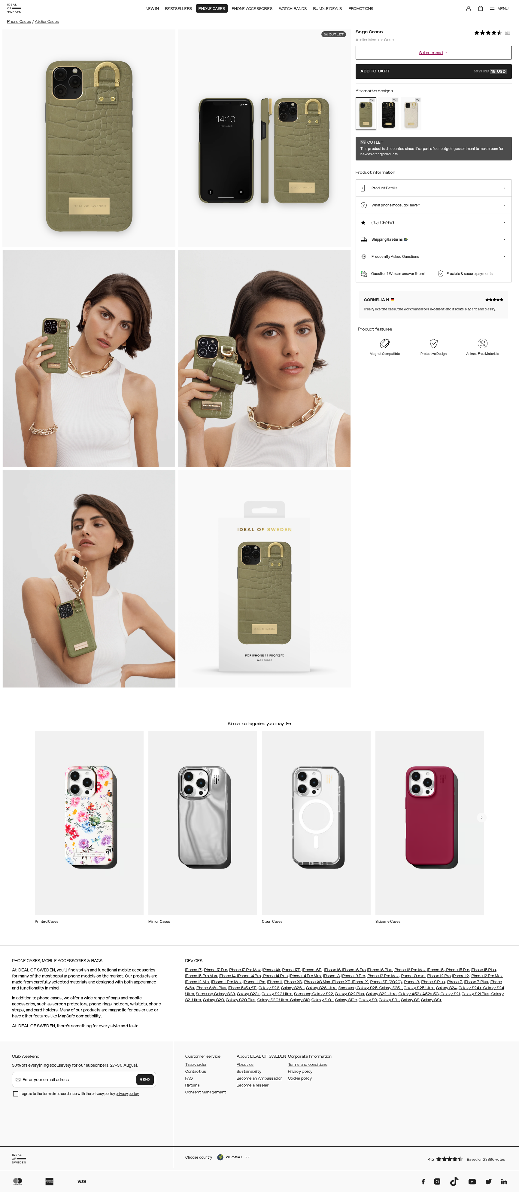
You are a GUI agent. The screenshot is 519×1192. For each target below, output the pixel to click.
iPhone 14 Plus (275, 976)
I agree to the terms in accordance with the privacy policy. (80, 1093)
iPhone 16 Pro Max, (410, 970)
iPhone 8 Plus (433, 982)
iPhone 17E (291, 970)
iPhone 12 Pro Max (486, 976)
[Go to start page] (14, 8)
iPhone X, (360, 982)
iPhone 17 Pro (215, 970)
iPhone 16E (311, 970)
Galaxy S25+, (390, 988)
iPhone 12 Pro (439, 976)
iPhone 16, (332, 970)
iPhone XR (341, 982)
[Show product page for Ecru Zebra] (411, 113)
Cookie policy (300, 1078)
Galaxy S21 (450, 994)
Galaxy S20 (213, 1000)
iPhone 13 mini (413, 976)
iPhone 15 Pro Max (201, 976)
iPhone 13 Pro (353, 976)
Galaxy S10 (299, 1000)
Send (145, 1079)
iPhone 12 (460, 976)
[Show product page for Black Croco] (388, 113)
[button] (468, 1159)
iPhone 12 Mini (197, 982)
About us (245, 1064)
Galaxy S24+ (470, 988)
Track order (195, 1064)
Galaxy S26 (269, 988)
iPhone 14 (227, 976)
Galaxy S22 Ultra (381, 994)
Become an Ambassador (259, 1078)
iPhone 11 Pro (255, 982)
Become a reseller (253, 1085)
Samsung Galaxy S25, (358, 988)
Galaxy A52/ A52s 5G (418, 994)
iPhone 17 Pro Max (245, 970)
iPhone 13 (331, 976)
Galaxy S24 (446, 988)
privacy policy (127, 1093)
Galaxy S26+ (292, 988)
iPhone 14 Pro (248, 976)
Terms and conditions (307, 1064)
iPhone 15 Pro (457, 970)
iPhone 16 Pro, (353, 970)
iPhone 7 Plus (476, 982)
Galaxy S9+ (389, 1000)
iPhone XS (293, 982)
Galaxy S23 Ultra (277, 994)
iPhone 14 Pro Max (305, 976)
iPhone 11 (274, 982)
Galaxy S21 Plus (476, 994)
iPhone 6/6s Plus (211, 988)
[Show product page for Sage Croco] (366, 113)
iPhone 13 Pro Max (383, 976)
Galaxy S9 (368, 1000)
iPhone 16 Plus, (380, 970)
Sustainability (249, 1071)
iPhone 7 (454, 982)
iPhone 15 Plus (483, 970)
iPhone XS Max (317, 982)
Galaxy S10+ (322, 1000)
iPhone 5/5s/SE (242, 988)
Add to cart (433, 71)
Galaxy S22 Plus (349, 994)
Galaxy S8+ (431, 1000)
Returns (192, 1085)
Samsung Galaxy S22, (314, 994)
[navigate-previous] (482, 817)
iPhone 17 (193, 970)
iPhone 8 (411, 982)
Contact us (195, 1071)
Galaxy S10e (346, 1000)
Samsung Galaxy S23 (215, 994)
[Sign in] (469, 8)
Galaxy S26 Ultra (321, 988)
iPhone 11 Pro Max (226, 982)
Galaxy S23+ (248, 994)
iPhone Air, (272, 970)
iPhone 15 (435, 970)
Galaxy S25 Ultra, (419, 988)
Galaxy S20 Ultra (272, 1000)
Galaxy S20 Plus (241, 1000)
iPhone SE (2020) (386, 982)
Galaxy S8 (410, 1000)
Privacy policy (300, 1071)
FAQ (189, 1078)
